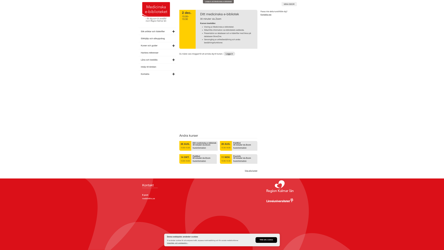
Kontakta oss (266, 14)
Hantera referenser (149, 52)
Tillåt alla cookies (266, 240)
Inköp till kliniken (148, 67)
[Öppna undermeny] (173, 31)
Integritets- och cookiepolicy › (177, 243)
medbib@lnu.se (148, 198)
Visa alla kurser (251, 171)
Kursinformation (199, 148)
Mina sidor (289, 4)
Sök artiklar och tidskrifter (153, 31)
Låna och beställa (149, 59)
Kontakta (145, 74)
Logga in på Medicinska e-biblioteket (218, 1)
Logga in (229, 54)
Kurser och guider (149, 45)
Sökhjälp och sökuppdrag (153, 38)
